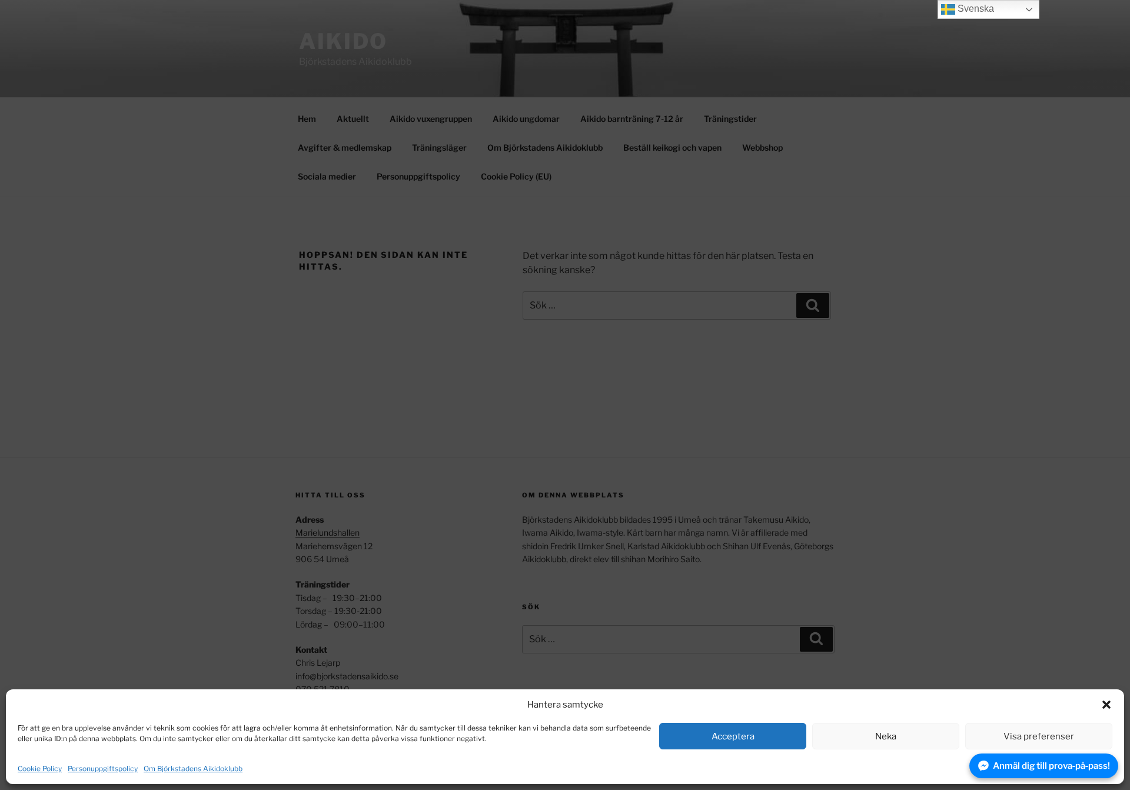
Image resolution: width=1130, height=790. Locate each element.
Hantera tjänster (1073, 768)
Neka (885, 736)
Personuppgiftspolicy (103, 768)
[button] (1106, 705)
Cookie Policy (40, 768)
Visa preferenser (1038, 736)
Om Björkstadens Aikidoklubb (193, 768)
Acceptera (733, 736)
